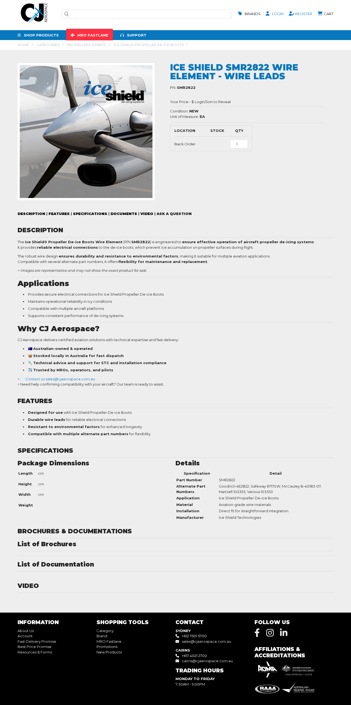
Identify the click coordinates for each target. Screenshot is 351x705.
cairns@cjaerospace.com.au (207, 661)
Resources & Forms (35, 652)
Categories (48, 45)
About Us (26, 630)
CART (328, 14)
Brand (102, 636)
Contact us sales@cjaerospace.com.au (60, 379)
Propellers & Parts (86, 45)
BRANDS (252, 14)
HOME (23, 45)
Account (25, 636)
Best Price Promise (35, 646)
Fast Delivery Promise (37, 641)
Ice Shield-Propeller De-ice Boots (149, 45)
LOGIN (277, 14)
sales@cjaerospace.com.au (206, 641)
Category (105, 630)
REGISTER (303, 14)
